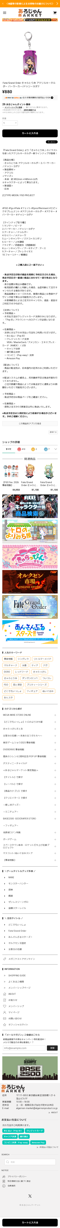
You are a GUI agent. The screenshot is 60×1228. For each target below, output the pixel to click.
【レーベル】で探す (13, 784)
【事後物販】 (9, 860)
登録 (52, 1048)
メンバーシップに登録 (13, 107)
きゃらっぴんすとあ (13, 729)
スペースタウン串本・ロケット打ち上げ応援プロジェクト (26, 846)
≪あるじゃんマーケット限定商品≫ (20, 770)
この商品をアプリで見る (30, 423)
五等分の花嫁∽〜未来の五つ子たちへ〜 (23, 735)
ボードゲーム (9, 839)
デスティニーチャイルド (15, 763)
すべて (9, 449)
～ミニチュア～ (10, 811)
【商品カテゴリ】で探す (15, 791)
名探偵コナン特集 (12, 832)
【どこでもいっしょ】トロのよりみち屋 (24, 722)
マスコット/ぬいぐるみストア (18, 853)
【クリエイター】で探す (15, 798)
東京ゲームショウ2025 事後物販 (20, 742)
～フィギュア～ (10, 825)
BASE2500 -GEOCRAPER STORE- (20, 818)
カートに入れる (30, 133)
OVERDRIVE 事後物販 (13, 749)
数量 (4, 118)
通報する (53, 432)
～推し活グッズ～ (12, 805)
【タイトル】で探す (13, 777)
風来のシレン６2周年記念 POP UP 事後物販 (24, 756)
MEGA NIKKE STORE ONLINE (17, 715)
